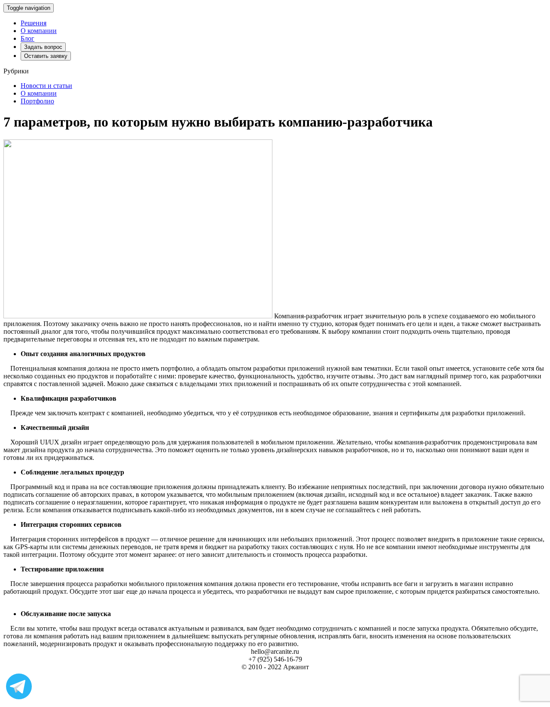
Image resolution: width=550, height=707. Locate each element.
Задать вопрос (43, 47)
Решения (33, 23)
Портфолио (37, 101)
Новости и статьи (46, 85)
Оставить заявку (45, 56)
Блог (27, 38)
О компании (39, 30)
